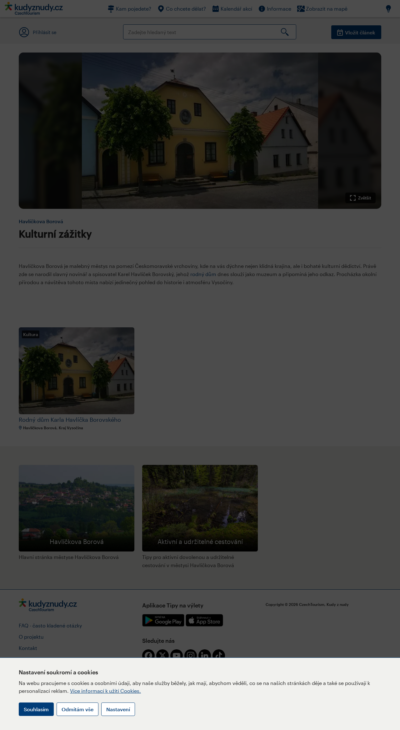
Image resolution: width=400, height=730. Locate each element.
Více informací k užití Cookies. (105, 691)
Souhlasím (36, 709)
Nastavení (118, 709)
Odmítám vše (77, 709)
